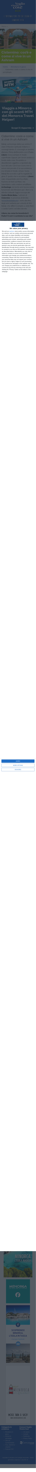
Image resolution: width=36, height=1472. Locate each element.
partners (11, 231)
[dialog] (18, 736)
